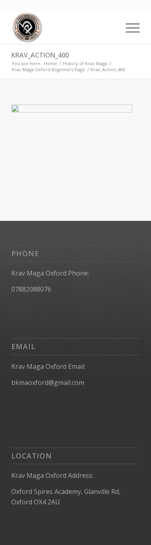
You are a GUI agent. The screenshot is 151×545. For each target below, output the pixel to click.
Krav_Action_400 (40, 55)
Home (50, 63)
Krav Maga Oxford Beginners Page (48, 69)
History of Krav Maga (85, 63)
